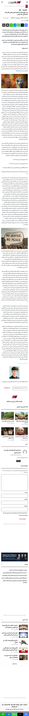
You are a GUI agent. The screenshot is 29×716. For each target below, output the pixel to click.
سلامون (21, 704)
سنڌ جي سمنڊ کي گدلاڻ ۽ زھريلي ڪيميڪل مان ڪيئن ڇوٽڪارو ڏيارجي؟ (15, 572)
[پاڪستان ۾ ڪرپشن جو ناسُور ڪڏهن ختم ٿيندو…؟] (21, 416)
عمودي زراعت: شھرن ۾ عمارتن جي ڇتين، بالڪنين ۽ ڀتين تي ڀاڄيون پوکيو (14, 575)
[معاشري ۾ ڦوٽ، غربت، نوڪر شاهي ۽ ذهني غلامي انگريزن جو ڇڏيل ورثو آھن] (23, 650)
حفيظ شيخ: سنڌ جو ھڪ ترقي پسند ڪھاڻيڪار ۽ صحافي (11, 656)
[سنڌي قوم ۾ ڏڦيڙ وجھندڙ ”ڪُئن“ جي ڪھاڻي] (23, 642)
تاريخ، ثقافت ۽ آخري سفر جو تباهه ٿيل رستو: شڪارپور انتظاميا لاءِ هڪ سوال (14, 578)
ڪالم (20, 10)
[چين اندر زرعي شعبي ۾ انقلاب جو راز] (7, 416)
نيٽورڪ (17, 704)
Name (26, 492)
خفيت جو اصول (7, 704)
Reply (18, 461)
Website (26, 506)
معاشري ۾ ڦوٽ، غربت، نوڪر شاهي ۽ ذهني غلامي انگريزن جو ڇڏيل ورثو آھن (10, 649)
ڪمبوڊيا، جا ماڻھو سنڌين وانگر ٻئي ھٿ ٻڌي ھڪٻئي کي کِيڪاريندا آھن (10, 626)
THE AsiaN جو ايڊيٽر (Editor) (19, 18)
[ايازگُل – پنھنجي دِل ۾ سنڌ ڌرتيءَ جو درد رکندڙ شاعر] (21, 431)
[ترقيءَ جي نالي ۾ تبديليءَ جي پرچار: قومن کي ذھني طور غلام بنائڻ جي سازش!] (23, 635)
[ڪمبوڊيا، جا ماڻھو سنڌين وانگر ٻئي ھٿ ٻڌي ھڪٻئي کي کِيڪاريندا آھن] (23, 627)
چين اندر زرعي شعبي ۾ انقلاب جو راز (8, 421)
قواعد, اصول (13, 704)
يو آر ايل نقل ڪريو (7, 388)
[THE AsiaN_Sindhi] (14, 2)
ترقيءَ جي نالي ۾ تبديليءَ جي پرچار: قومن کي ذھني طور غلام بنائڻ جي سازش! (10, 634)
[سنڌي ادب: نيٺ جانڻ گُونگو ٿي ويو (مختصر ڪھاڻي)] (7, 431)
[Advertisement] (14, 600)
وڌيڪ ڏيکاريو (14, 663)
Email (26, 499)
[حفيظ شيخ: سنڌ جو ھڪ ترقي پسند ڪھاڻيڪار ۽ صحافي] (23, 657)
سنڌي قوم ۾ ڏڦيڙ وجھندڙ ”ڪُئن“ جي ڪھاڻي (10, 641)
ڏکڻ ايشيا (25, 10)
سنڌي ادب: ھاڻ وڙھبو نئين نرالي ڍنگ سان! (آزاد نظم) (15, 6)
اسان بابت (25, 704)
